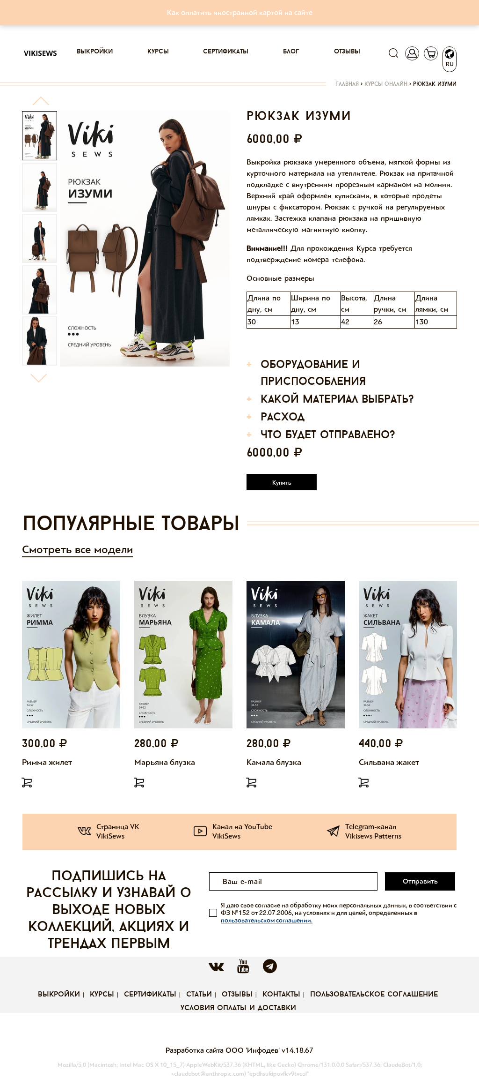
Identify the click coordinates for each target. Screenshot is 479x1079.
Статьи (199, 994)
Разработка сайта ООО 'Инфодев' (224, 1050)
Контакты (281, 994)
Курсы (158, 51)
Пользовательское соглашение (374, 994)
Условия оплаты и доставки (238, 1008)
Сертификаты (225, 51)
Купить (281, 483)
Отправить (420, 881)
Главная (347, 84)
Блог (291, 51)
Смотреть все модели (77, 549)
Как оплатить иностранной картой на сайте (239, 12)
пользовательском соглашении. (266, 920)
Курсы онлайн (385, 84)
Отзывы (347, 51)
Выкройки (95, 51)
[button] (40, 105)
